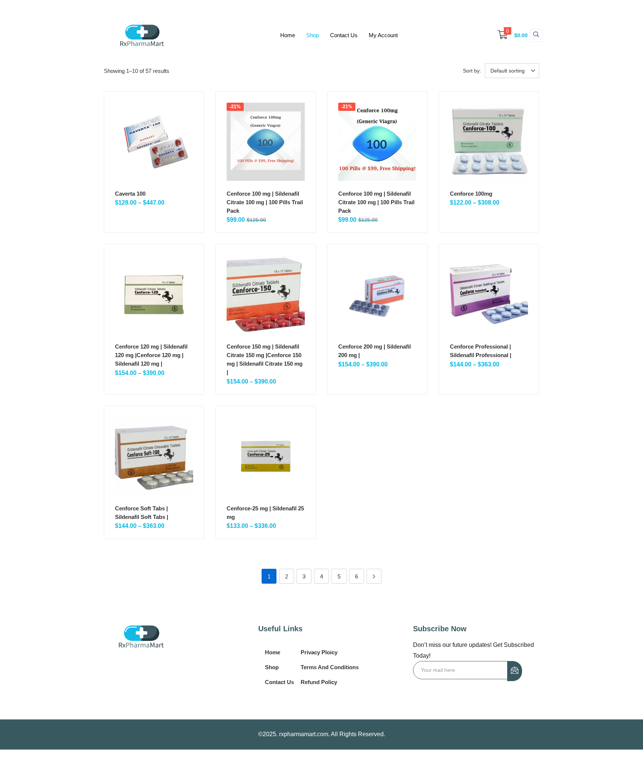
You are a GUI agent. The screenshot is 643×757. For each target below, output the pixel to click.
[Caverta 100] (154, 142)
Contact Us (344, 35)
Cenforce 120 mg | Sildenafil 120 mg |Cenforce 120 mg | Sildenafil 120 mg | (151, 355)
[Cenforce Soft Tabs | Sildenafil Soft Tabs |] (154, 456)
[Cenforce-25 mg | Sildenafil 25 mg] (266, 456)
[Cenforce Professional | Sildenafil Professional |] (489, 295)
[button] (509, 35)
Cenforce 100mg (471, 193)
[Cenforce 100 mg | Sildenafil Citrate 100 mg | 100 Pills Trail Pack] (266, 142)
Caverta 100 (130, 193)
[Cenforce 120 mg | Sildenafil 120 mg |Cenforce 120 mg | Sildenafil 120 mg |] (154, 295)
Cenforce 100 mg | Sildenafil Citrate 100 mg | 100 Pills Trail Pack (265, 202)
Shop (312, 35)
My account (383, 35)
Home (287, 35)
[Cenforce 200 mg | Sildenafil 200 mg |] (377, 295)
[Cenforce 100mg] (489, 142)
